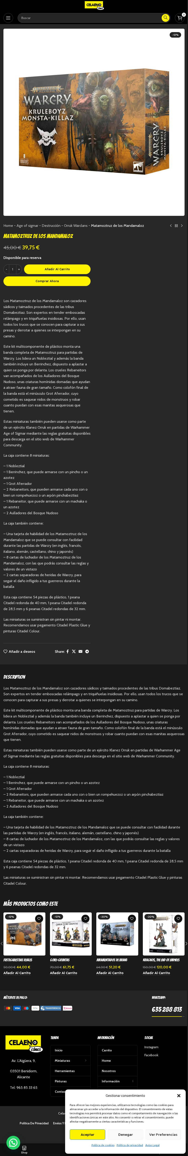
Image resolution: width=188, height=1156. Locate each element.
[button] (179, 1095)
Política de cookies (102, 1145)
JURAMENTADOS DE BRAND (111, 960)
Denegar (125, 1134)
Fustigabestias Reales (17, 960)
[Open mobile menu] (8, 17)
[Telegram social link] (87, 651)
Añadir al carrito (57, 269)
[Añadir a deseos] (39, 919)
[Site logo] (94, 5)
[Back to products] (176, 225)
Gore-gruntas (59, 960)
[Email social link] (80, 651)
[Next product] (182, 225)
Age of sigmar (27, 225)
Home (8, 225)
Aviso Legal (152, 1145)
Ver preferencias (163, 1134)
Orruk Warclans (76, 225)
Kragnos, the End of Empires (161, 960)
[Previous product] (171, 225)
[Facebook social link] (67, 651)
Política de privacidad (130, 1145)
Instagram (151, 1047)
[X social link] (73, 651)
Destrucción (51, 225)
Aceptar (87, 1134)
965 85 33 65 (27, 1087)
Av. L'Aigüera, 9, (23, 1061)
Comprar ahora (47, 281)
